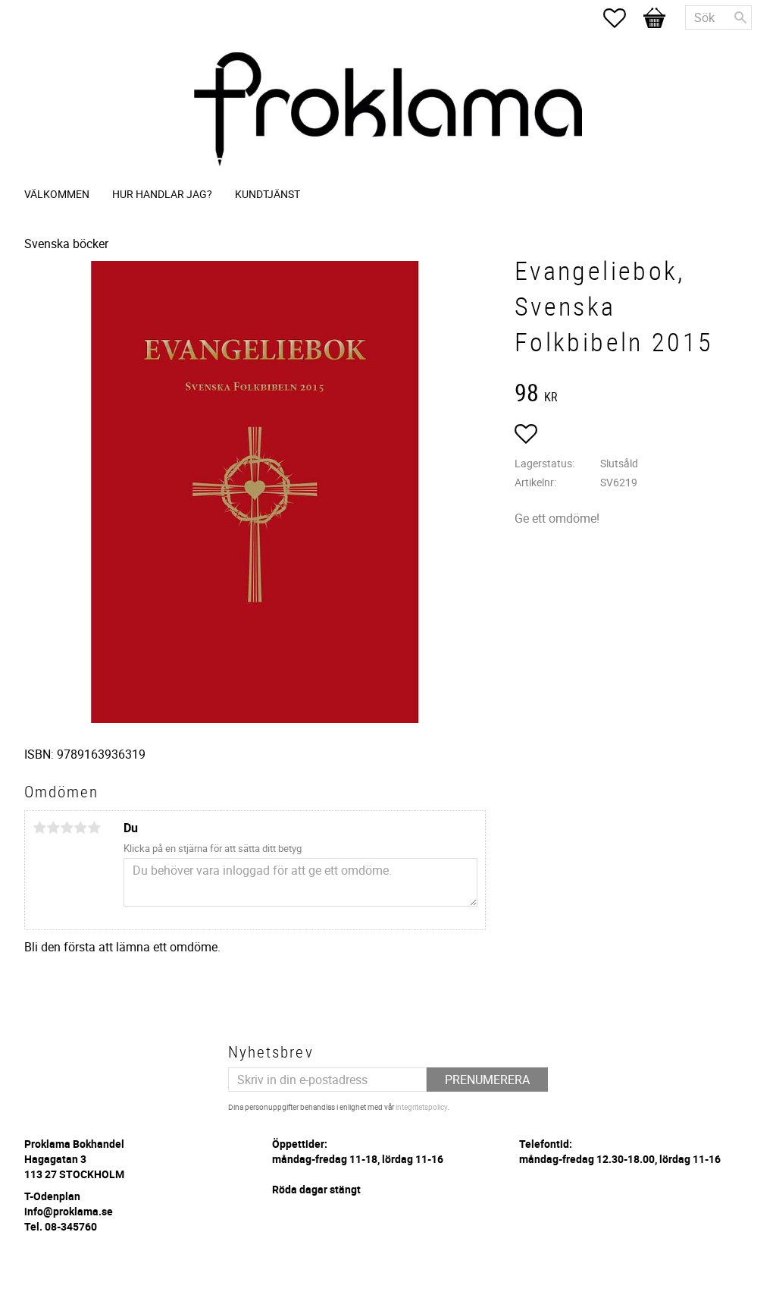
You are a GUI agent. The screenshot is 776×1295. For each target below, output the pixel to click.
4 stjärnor (80, 828)
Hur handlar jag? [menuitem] (162, 194)
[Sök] (740, 17)
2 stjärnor (53, 828)
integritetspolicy (421, 1107)
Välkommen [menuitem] (56, 194)
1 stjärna (39, 828)
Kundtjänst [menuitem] (267, 194)
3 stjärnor (67, 828)
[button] (622, 18)
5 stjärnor (94, 828)
